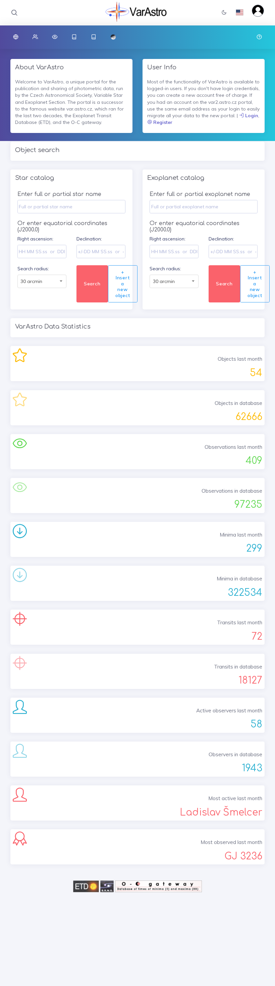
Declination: (89, 239)
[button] (224, 13)
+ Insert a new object (122, 283)
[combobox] (41, 281)
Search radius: (33, 269)
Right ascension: (35, 239)
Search (92, 284)
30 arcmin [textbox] (31, 281)
